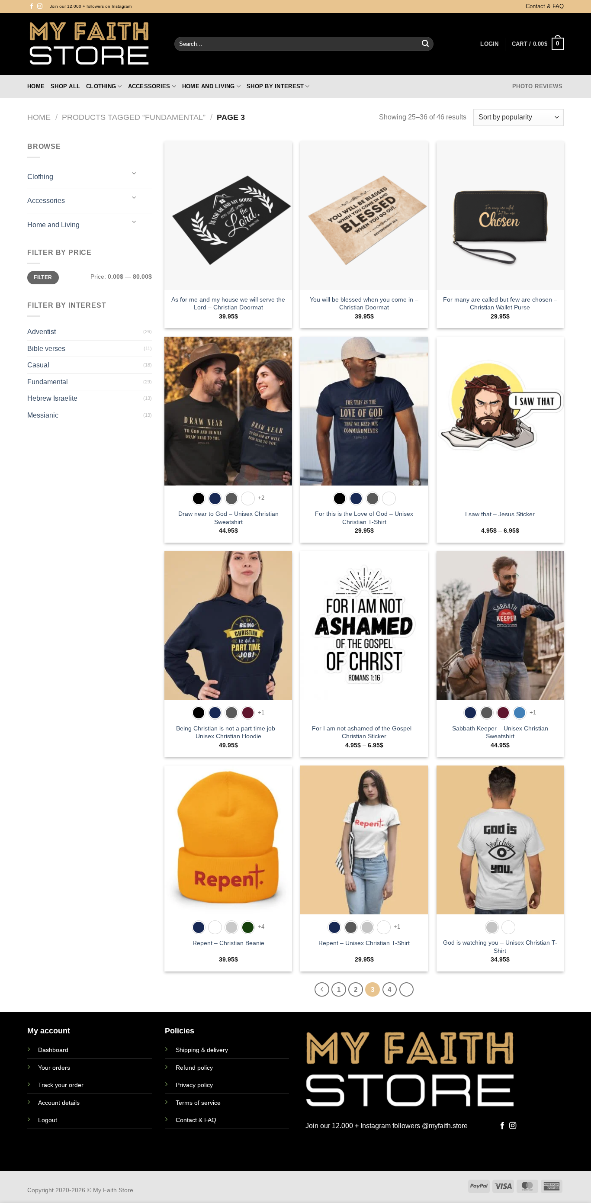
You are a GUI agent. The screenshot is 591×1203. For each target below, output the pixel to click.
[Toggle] (134, 173)
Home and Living (208, 86)
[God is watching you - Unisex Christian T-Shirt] (500, 840)
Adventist (41, 331)
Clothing (101, 86)
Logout (47, 1119)
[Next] (406, 989)
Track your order (61, 1084)
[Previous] (322, 989)
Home (36, 86)
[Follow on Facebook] (31, 6)
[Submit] (425, 44)
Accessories (149, 86)
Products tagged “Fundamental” (134, 117)
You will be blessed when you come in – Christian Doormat (364, 303)
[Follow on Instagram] (39, 6)
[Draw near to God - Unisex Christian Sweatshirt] (228, 411)
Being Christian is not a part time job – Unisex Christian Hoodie (228, 732)
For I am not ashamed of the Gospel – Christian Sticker (364, 732)
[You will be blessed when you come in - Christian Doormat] (364, 215)
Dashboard (53, 1049)
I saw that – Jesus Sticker (500, 514)
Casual (38, 365)
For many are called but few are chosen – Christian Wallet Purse (500, 303)
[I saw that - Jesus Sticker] (500, 411)
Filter (43, 277)
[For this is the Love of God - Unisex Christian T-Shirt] (364, 411)
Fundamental (47, 382)
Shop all (65, 86)
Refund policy (194, 1067)
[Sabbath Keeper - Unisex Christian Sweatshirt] (500, 625)
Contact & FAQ (545, 6)
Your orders (54, 1067)
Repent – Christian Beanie (228, 942)
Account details (59, 1102)
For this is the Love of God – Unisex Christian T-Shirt (364, 517)
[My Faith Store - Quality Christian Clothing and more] (94, 44)
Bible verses (46, 348)
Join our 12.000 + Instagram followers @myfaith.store (386, 1125)
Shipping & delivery (202, 1049)
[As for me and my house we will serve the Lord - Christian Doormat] (228, 215)
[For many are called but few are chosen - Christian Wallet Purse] (500, 215)
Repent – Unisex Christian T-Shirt (364, 942)
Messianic (42, 415)
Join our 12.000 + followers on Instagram (91, 6)
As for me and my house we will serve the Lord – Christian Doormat (228, 303)
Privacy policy (194, 1084)
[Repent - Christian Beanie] (228, 840)
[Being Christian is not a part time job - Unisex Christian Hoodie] (228, 625)
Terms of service (198, 1102)
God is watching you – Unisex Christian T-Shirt (500, 946)
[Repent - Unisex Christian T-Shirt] (364, 840)
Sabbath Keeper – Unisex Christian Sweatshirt (500, 732)
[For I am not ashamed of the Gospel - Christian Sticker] (364, 625)
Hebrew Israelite (52, 398)
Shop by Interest (275, 86)
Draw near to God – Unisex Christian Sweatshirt (228, 517)
